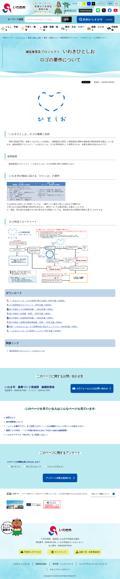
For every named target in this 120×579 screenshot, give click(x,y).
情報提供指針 (41, 564)
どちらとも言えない (55, 467)
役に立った (15, 467)
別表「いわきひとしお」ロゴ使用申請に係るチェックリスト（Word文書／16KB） (43, 327)
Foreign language (85, 10)
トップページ (20, 38)
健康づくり (54, 38)
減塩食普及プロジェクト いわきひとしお (27, 351)
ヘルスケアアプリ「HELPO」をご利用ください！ (27, 435)
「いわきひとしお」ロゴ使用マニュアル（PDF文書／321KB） (35, 331)
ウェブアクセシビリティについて (93, 564)
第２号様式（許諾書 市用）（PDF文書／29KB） (30, 314)
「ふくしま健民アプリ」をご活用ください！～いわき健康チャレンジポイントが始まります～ (45, 426)
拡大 (117, 4)
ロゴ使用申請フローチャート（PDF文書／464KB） (30, 305)
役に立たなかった (33, 467)
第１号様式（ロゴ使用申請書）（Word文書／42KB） (31, 309)
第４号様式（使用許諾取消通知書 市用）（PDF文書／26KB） (36, 322)
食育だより (10, 417)
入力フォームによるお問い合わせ (92, 388)
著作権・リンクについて (63, 564)
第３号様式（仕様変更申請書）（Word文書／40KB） (31, 318)
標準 (111, 4)
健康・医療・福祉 (34, 38)
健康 (45, 38)
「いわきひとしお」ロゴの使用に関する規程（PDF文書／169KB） (37, 301)
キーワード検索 (15, 19)
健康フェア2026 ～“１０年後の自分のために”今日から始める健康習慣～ (37, 430)
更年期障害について (14, 422)
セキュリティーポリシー (60, 569)
